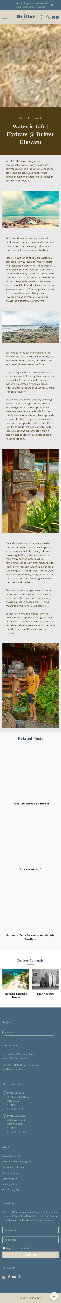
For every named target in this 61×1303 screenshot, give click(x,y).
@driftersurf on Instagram (16, 1161)
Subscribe (30, 1254)
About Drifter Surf (11, 1155)
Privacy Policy (9, 1184)
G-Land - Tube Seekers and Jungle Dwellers (30, 937)
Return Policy (9, 1178)
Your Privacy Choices (13, 1190)
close (54, 5)
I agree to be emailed (17, 1248)
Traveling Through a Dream (30, 803)
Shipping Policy (10, 1173)
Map (11, 1104)
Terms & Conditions (13, 1167)
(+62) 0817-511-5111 (17, 1131)
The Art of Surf (30, 869)
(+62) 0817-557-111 (16, 1108)
